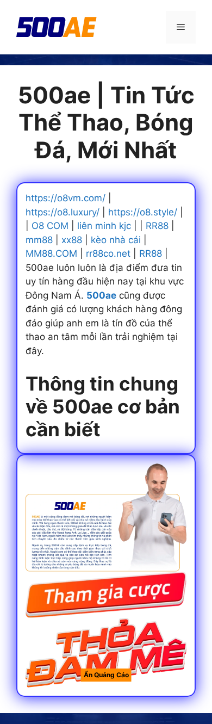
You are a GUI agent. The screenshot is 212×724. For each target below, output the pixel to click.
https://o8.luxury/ (62, 212)
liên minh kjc (104, 225)
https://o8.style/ (142, 212)
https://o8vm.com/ (65, 198)
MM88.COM (51, 253)
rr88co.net (108, 253)
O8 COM (50, 225)
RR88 (157, 225)
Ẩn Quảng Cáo (106, 675)
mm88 (39, 239)
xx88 (71, 239)
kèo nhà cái (116, 239)
